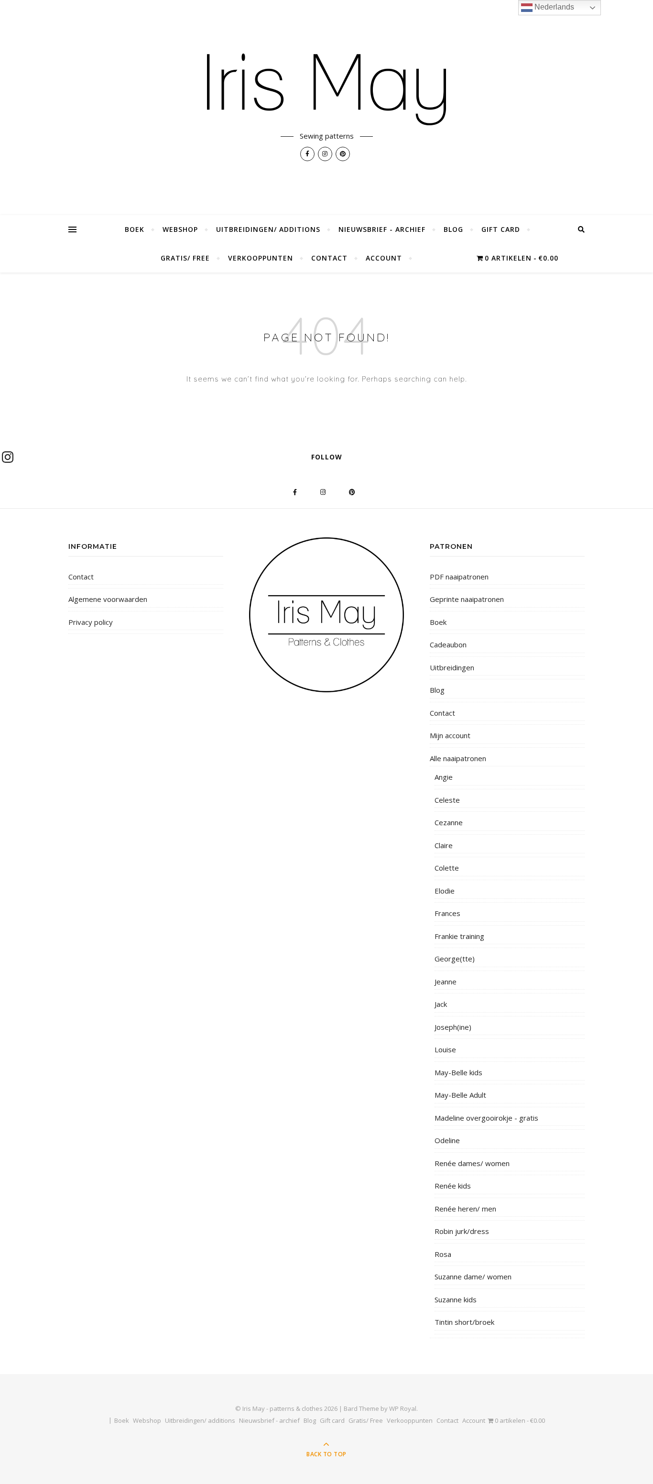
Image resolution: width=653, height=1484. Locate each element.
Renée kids (453, 1185)
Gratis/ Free (185, 257)
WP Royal (402, 1408)
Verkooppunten (260, 257)
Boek (134, 229)
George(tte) (455, 958)
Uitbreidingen (452, 667)
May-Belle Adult (460, 1095)
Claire (444, 845)
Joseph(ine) (453, 1027)
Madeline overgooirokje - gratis (486, 1118)
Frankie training (459, 936)
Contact (329, 257)
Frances (447, 913)
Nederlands (553, 7)
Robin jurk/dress (462, 1231)
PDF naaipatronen (459, 576)
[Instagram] (7, 457)
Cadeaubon (448, 644)
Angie (444, 777)
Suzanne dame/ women (473, 1276)
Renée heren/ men (465, 1208)
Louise (445, 1049)
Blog (453, 229)
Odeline (447, 1140)
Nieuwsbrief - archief (381, 229)
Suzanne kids (456, 1299)
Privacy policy (90, 622)
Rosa (443, 1254)
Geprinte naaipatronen (467, 599)
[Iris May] (326, 89)
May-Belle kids (458, 1072)
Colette (447, 868)
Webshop (180, 229)
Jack (441, 1004)
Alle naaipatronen (458, 758)
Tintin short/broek (464, 1322)
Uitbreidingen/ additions (268, 229)
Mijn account (450, 735)
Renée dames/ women (472, 1163)
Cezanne (449, 822)
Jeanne (446, 981)
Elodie (445, 890)
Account (384, 257)
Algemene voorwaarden (107, 599)
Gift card (500, 229)
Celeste (447, 800)
